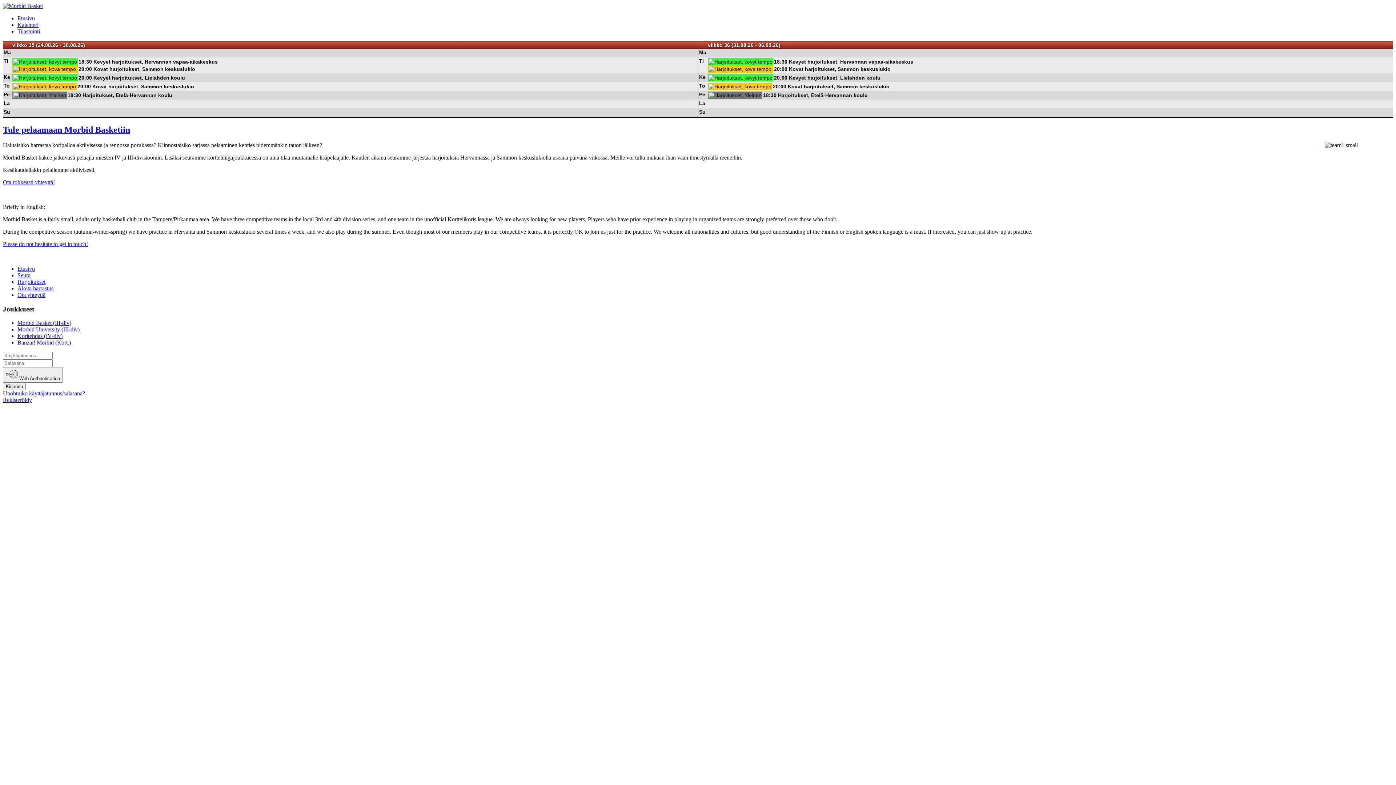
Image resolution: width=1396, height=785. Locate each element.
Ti (6, 61)
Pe (7, 94)
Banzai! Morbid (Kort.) (44, 342)
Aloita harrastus (35, 288)
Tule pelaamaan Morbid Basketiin (66, 129)
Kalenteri (28, 25)
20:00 (85, 69)
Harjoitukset (31, 282)
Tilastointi (28, 31)
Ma (7, 52)
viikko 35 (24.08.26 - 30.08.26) (48, 45)
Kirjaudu (14, 386)
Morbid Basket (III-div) (44, 323)
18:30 (85, 62)
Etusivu (26, 18)
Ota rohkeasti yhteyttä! (29, 182)
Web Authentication (39, 379)
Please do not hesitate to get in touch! (45, 244)
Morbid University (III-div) (48, 329)
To (7, 86)
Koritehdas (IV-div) (40, 336)
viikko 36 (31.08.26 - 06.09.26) (744, 45)
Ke (7, 77)
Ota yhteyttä (31, 295)
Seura (24, 275)
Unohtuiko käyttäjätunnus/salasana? (44, 393)
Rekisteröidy (17, 400)
